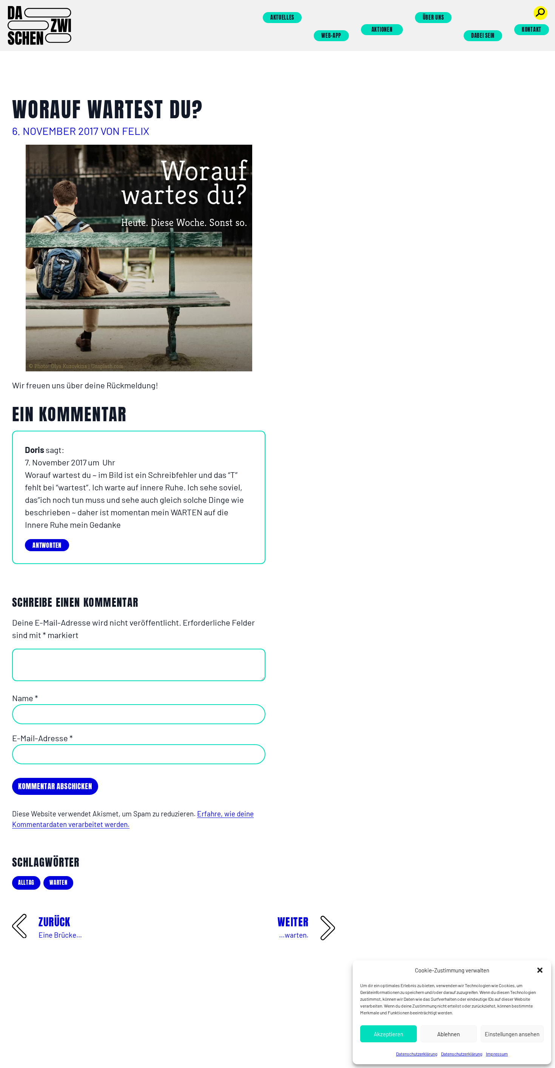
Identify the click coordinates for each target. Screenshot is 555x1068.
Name (25, 698)
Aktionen (382, 30)
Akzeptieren (388, 1034)
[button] (540, 970)
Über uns (433, 18)
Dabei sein (483, 36)
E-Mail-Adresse (42, 738)
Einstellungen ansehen (512, 1034)
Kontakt (531, 30)
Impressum (497, 1053)
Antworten (47, 545)
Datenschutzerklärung (416, 1053)
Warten (58, 883)
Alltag (26, 883)
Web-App (331, 36)
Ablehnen (448, 1034)
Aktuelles (282, 18)
